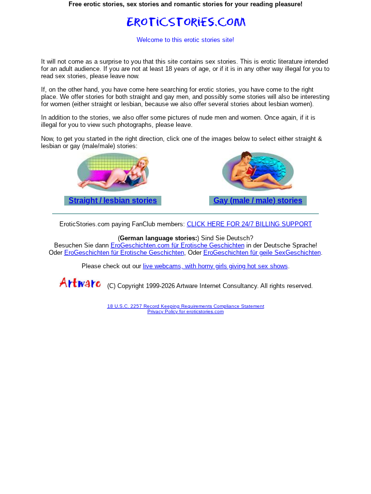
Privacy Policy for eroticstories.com (185, 311)
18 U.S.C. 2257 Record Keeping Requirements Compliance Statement (185, 306)
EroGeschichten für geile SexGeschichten (262, 252)
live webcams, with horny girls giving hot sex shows (215, 266)
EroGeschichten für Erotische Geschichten (124, 252)
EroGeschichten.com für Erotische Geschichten (177, 245)
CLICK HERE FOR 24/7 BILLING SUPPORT (249, 224)
